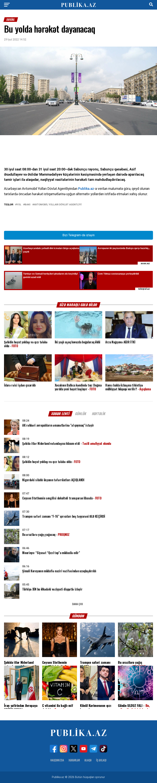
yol (19, 204)
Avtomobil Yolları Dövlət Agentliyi (58, 204)
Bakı (27, 204)
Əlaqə (88, 760)
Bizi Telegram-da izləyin (78, 235)
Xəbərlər (74, 760)
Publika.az (86, 189)
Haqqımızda (57, 760)
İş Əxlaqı (101, 760)
